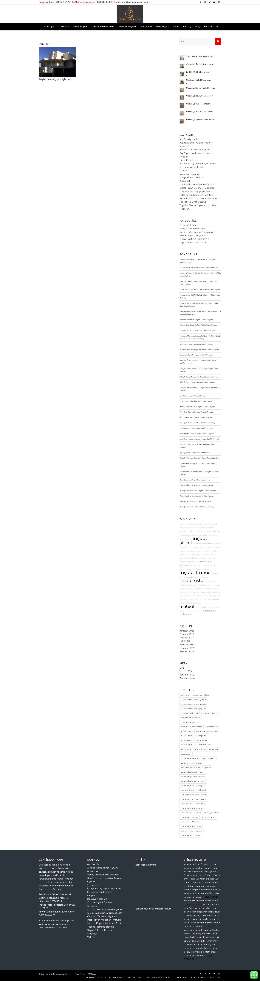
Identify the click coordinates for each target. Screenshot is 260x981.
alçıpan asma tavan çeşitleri (193, 709)
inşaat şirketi (193, 540)
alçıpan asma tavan (201, 695)
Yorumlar (187, 675)
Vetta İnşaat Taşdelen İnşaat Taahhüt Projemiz (196, 344)
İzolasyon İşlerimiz (189, 174)
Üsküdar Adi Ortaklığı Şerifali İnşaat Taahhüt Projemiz (199, 349)
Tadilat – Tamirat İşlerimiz (193, 202)
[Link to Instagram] (205, 2)
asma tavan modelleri (201, 592)
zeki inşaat (190, 551)
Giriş (182, 668)
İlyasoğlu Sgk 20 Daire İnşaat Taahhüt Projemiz (197, 496)
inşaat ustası (193, 580)
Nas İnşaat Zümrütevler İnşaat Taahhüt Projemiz (197, 422)
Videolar (184, 209)
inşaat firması (196, 572)
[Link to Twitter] (209, 2)
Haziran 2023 (187, 638)
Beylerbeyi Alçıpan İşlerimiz (56, 79)
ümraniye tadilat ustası (190, 562)
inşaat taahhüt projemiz (190, 603)
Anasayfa (185, 146)
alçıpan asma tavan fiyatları (201, 596)
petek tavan (185, 524)
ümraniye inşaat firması (195, 528)
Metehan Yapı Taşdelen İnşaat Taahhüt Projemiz (197, 433)
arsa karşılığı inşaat (189, 713)
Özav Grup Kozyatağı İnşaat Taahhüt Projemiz (197, 412)
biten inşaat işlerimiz (190, 722)
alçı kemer (206, 607)
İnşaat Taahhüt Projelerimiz (194, 239)
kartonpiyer (185, 585)
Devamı (57, 889)
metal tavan (200, 749)
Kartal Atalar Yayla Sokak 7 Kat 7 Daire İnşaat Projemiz (200, 289)
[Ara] (216, 26)
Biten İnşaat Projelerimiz (192, 229)
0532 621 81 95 (63, 2)
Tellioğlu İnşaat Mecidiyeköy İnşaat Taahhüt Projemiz (199, 377)
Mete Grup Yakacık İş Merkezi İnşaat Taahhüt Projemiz (199, 439)
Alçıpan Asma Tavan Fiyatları (195, 143)
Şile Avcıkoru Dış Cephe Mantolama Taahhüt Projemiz (199, 267)
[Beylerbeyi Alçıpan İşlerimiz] (57, 62)
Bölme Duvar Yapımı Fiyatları (195, 150)
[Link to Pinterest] (219, 2)
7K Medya (92, 974)
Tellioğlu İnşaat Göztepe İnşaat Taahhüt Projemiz (197, 382)
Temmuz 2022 (187, 648)
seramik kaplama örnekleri (196, 577)
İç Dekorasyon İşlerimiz (192, 167)
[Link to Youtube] (214, 2)
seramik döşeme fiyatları (198, 569)
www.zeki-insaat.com (56, 927)
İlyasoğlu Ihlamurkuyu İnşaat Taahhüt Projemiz (197, 506)
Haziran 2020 (187, 651)
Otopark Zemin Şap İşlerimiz (195, 191)
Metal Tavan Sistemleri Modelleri (197, 188)
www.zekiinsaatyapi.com (57, 924)
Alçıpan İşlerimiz (188, 225)
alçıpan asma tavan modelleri (194, 704)
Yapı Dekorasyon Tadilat (193, 243)
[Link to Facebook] (200, 2)
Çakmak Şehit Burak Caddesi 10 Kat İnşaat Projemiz (199, 325)
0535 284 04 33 (104, 2)
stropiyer (211, 581)
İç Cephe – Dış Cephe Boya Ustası (198, 164)
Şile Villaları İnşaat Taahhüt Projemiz (193, 396)
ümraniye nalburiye (189, 817)
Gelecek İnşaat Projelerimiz (194, 235)
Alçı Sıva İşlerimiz (189, 139)
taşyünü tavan (187, 790)
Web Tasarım (81, 974)
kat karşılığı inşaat (188, 745)
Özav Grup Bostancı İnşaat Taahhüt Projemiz (196, 417)
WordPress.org (187, 678)
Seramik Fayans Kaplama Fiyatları (198, 198)
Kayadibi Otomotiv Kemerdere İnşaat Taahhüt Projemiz (200, 458)
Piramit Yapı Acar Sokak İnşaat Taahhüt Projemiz (197, 406)
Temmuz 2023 (187, 634)
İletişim (183, 171)
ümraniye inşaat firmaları (192, 804)
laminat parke (196, 611)
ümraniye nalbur (211, 813)
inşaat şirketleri (202, 551)
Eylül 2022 (185, 641)
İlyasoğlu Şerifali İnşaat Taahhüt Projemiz (195, 480)
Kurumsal (185, 181)
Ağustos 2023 (187, 631)
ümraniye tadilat (197, 585)
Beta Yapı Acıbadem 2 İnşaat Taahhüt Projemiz (196, 319)
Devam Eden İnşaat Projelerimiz (196, 232)
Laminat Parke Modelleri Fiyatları (197, 184)
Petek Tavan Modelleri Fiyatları (196, 195)
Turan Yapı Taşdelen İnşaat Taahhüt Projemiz (196, 355)
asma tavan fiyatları (196, 589)
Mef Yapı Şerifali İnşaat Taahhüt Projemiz (195, 452)
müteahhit (190, 606)
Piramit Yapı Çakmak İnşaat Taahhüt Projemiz (196, 401)
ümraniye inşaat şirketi (197, 554)
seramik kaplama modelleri (193, 777)
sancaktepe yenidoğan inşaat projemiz (197, 535)
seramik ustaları (188, 786)
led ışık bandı (186, 749)
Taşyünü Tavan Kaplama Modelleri (198, 205)
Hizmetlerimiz (187, 160)
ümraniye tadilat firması (204, 544)
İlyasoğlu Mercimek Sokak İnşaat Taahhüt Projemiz (198, 490)
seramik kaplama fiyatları (192, 772)
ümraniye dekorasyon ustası (197, 547)
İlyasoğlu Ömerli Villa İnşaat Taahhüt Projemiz (197, 485)
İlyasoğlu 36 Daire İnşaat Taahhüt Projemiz (195, 501)
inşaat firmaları (195, 565)
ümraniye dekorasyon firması (207, 531)
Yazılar (186, 671)
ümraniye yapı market (199, 524)
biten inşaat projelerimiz (191, 727)
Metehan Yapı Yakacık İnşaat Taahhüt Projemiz (196, 428)
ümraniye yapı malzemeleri (208, 599)
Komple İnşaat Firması (192, 177)
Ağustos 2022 (187, 645)
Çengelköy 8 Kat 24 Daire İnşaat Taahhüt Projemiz (198, 330)
